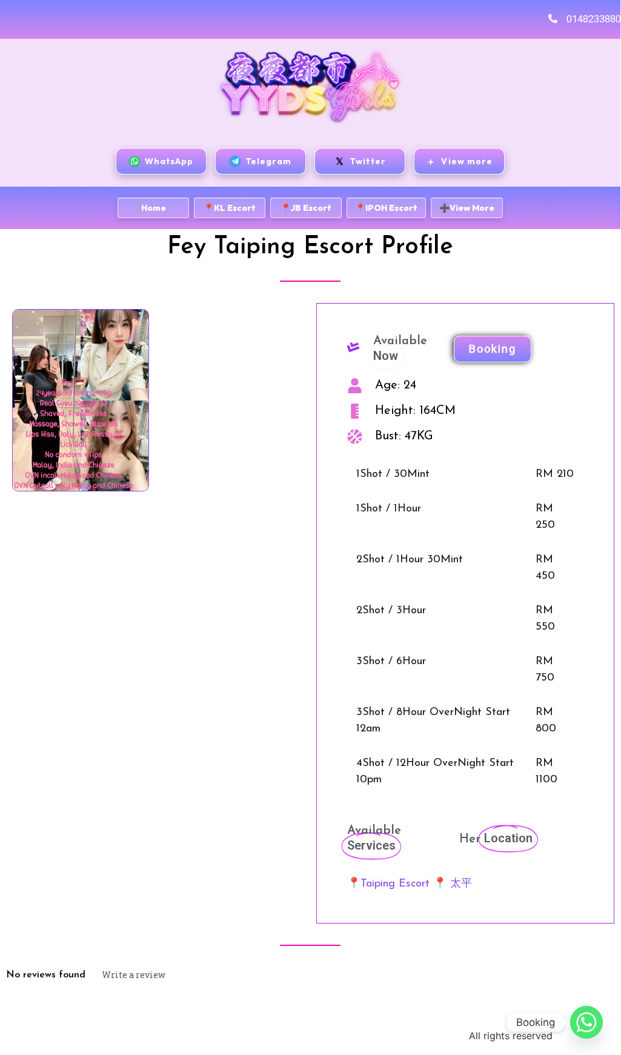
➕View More (466, 207)
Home (153, 207)
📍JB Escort (306, 207)
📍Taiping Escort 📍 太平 (409, 884)
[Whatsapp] (586, 1022)
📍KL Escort (230, 207)
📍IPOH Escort (386, 207)
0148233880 (593, 19)
